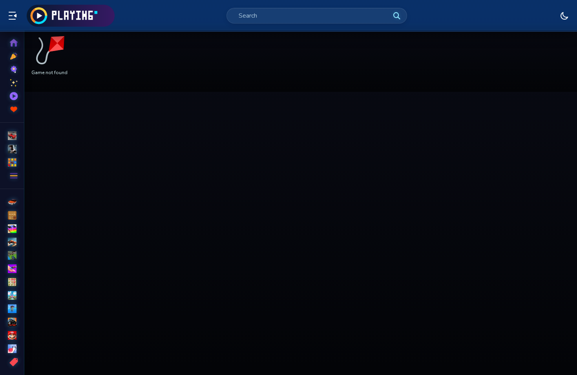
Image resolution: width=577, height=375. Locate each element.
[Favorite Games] (12, 109)
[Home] (12, 42)
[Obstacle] (12, 348)
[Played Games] (12, 96)
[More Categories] (12, 175)
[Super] (12, 335)
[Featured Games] (12, 82)
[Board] (12, 295)
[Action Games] (12, 149)
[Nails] (12, 268)
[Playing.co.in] (71, 15)
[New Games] (12, 56)
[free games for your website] (12, 242)
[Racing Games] (12, 135)
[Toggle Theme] (564, 15)
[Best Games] (12, 69)
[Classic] (12, 215)
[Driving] (12, 202)
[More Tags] (12, 362)
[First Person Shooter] (12, 255)
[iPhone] (12, 228)
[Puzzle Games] (12, 162)
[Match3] (12, 282)
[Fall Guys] (12, 308)
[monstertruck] (12, 322)
